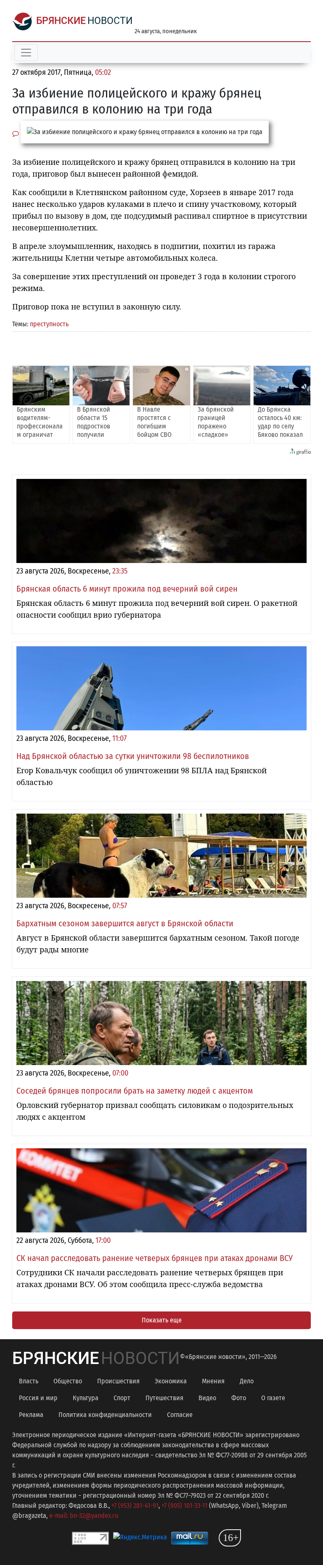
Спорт (122, 1398)
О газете (273, 1398)
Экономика (171, 1381)
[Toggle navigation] (26, 52)
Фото (238, 1398)
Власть (28, 1381)
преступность (49, 324)
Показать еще (162, 1320)
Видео (207, 1398)
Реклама (31, 1415)
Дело (247, 1381)
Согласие (180, 1415)
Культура (85, 1398)
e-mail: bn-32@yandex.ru (83, 1516)
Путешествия (164, 1398)
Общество (67, 1381)
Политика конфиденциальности (105, 1415)
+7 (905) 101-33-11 (184, 1505)
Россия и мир (38, 1398)
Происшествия (118, 1381)
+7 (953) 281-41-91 (135, 1505)
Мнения (213, 1381)
